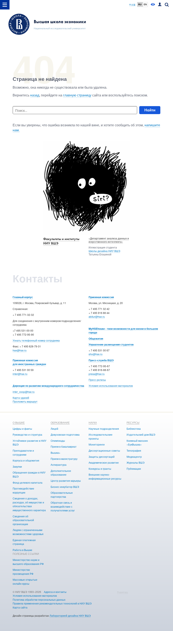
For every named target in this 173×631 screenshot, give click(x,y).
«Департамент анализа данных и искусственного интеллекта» (109, 240)
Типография (134, 450)
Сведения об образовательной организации (23, 520)
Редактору (122, 592)
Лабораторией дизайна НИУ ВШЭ (70, 615)
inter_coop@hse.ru (24, 392)
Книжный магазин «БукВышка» (137, 442)
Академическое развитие (104, 462)
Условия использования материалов (111, 385)
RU (140, 4)
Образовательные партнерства (62, 494)
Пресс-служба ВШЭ (101, 360)
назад (34, 95)
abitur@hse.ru (97, 316)
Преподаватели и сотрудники (23, 452)
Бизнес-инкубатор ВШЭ (65, 486)
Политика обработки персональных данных (39, 599)
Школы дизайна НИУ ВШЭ (104, 251)
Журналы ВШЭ (136, 462)
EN (145, 4)
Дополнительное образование (61, 472)
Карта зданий (21, 397)
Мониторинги (97, 444)
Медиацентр (134, 456)
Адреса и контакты (55, 592)
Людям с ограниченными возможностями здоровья (28, 532)
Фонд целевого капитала (27, 482)
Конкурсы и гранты (100, 468)
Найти (149, 110)
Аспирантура (58, 464)
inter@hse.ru (20, 374)
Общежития (96, 338)
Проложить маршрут (25, 401)
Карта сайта (20, 607)
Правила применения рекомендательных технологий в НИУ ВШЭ (52, 603)
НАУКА (93, 422)
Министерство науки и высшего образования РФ (28, 562)
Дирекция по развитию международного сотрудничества (48, 386)
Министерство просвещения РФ (23, 571)
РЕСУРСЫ (133, 422)
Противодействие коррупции (23, 490)
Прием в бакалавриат (64, 446)
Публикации (134, 468)
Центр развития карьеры (66, 480)
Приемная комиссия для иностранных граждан (29, 362)
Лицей (54, 428)
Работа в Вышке (22, 550)
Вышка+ (55, 452)
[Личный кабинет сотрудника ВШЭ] (160, 4)
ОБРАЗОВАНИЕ (60, 422)
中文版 (132, 5)
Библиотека (134, 428)
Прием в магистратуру (64, 458)
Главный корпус (23, 297)
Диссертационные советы (104, 450)
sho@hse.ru (96, 354)
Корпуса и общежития (26, 460)
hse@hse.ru (20, 350)
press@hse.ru (97, 374)
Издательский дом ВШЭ (141, 434)
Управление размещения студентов (111, 344)
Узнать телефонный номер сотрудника (36, 340)
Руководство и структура (27, 434)
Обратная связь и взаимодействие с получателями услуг (63, 506)
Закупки (17, 466)
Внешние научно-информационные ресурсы (105, 476)
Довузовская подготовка (65, 434)
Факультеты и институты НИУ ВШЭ (61, 241)
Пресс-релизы (97, 380)
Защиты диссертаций (102, 456)
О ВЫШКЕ (19, 422)
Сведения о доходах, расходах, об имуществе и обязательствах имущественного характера (29, 504)
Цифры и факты (22, 428)
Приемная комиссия (101, 297)
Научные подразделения (104, 428)
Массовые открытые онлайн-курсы (25, 581)
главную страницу (77, 95)
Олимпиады (58, 440)
